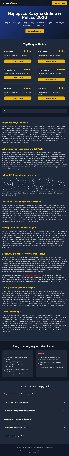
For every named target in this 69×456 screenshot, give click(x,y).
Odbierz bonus (18, 61)
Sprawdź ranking (34, 31)
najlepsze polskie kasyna (32, 275)
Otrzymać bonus (59, 3)
